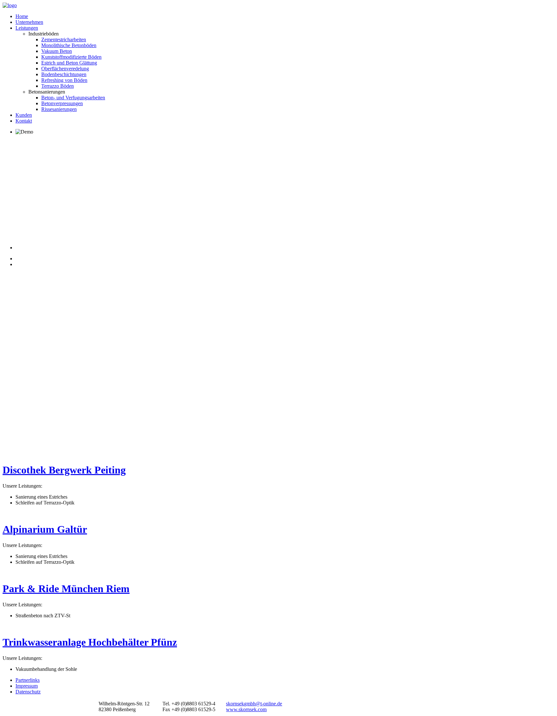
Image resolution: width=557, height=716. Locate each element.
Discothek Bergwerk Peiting (64, 470)
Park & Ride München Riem (66, 588)
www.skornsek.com (246, 709)
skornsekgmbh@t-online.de (254, 703)
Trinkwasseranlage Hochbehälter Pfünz (90, 642)
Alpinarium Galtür (45, 529)
